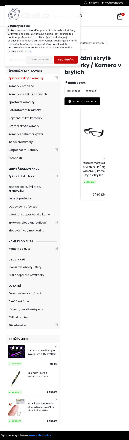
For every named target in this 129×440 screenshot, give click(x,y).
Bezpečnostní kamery (23, 150)
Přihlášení (93, 2)
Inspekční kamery (21, 142)
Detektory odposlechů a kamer (30, 214)
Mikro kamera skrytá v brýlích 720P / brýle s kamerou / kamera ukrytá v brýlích (97, 169)
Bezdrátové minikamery (25, 110)
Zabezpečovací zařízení (25, 293)
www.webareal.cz (40, 435)
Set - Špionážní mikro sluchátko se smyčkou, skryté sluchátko (41, 407)
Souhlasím (66, 60)
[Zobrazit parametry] (82, 101)
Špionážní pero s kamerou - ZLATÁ (38, 374)
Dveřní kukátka (19, 301)
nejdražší (91, 90)
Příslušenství (17, 325)
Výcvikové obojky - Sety (25, 267)
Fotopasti (15, 158)
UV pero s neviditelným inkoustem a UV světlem (42, 352)
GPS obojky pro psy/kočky (26, 275)
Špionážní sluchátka (22, 176)
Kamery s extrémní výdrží (26, 134)
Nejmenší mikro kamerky (25, 118)
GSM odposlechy (20, 198)
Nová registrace (114, 2)
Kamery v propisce (21, 86)
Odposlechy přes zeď (23, 207)
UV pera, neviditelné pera (26, 309)
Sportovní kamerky (21, 102)
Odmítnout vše (40, 59)
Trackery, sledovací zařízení (28, 223)
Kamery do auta (20, 249)
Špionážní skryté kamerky (26, 78)
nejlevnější (73, 90)
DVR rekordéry (18, 317)
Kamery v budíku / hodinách (28, 94)
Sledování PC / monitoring (26, 230)
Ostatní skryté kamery (24, 126)
